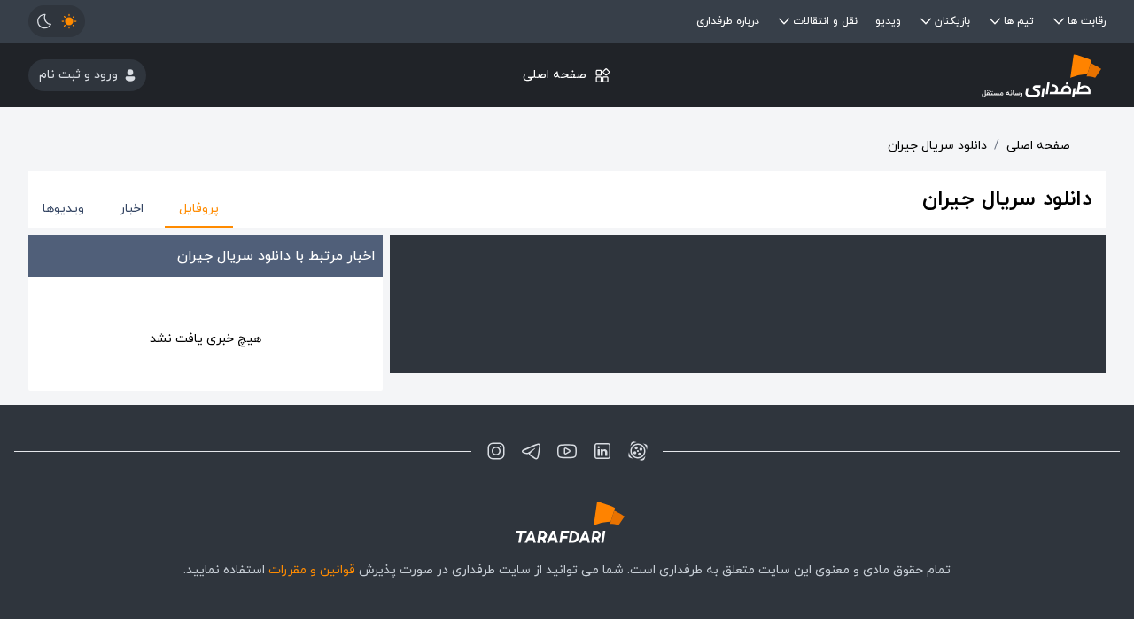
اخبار (132, 208)
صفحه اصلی (554, 74)
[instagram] (496, 451)
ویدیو (888, 21)
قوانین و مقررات (311, 570)
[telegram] (531, 451)
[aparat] (638, 451)
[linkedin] (602, 451)
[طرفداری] (926, 75)
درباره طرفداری (727, 21)
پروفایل (199, 208)
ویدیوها (63, 208)
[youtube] (567, 451)
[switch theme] (56, 21)
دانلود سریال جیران (937, 145)
